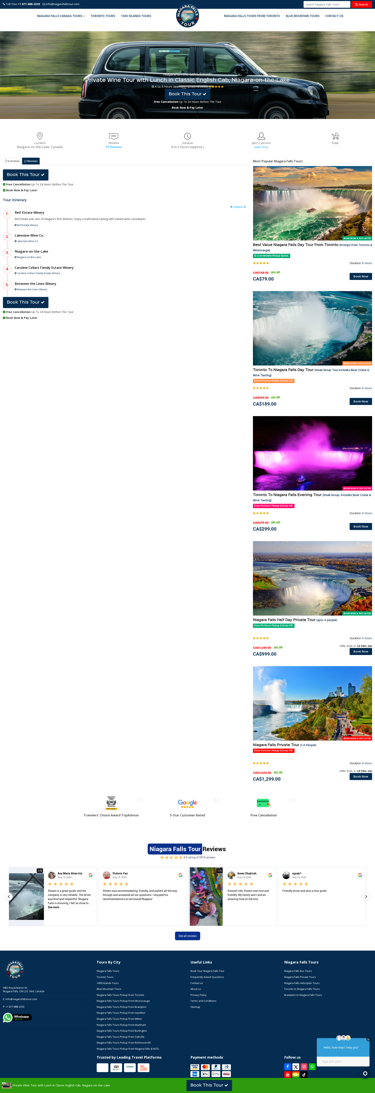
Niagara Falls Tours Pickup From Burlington (122, 1030)
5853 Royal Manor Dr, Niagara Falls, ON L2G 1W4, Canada (23, 989)
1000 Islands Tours (136, 16)
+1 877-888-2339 (15, 1006)
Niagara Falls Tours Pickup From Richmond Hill (124, 1042)
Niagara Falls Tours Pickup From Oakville (120, 1036)
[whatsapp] (312, 1066)
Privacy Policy (198, 995)
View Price (261, 147)
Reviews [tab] (32, 161)
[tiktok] (304, 1074)
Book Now (361, 276)
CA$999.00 (265, 654)
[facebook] (287, 1066)
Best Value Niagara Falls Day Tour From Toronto (312, 247)
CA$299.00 (265, 529)
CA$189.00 (265, 404)
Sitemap (195, 1007)
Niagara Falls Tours (108, 971)
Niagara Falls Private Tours (300, 977)
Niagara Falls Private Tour (284, 745)
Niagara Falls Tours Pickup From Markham (121, 1025)
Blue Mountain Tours (302, 16)
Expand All (239, 207)
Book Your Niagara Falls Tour (207, 971)
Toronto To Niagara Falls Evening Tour (312, 497)
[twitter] (295, 1066)
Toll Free (22, 4)
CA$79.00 (263, 279)
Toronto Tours (103, 16)
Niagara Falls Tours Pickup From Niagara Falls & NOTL (128, 1048)
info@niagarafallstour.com (62, 4)
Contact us (334, 16)
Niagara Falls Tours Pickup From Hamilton (121, 1012)
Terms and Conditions (203, 1001)
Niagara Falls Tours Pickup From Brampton (121, 1007)
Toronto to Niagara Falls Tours (302, 989)
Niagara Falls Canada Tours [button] (60, 16)
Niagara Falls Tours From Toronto (252, 16)
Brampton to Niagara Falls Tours (303, 995)
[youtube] (287, 1074)
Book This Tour (186, 94)
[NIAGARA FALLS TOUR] (187, 16)
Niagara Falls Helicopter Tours (302, 983)
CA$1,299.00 (267, 779)
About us (195, 989)
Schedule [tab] (13, 161)
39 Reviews (199, 86)
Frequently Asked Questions (207, 977)
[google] (295, 1074)
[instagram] (304, 1066)
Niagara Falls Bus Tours (298, 971)
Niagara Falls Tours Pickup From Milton (119, 1019)
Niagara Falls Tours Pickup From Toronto (120, 995)
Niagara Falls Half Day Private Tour (295, 620)
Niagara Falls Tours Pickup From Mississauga (123, 1001)
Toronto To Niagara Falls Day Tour (311, 372)
